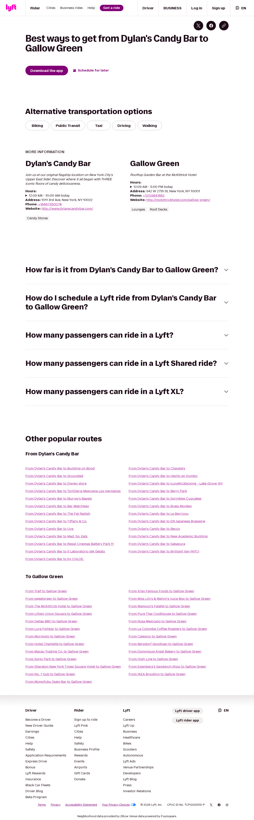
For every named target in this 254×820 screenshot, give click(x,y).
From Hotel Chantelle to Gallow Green (54, 644)
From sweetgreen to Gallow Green (51, 598)
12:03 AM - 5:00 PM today (153, 187)
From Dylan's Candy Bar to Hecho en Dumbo (163, 476)
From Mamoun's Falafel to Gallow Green (159, 606)
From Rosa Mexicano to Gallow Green (157, 621)
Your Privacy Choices (116, 805)
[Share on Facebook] (211, 25)
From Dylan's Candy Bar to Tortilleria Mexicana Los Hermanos (73, 491)
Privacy (56, 805)
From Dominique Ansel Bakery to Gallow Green (165, 651)
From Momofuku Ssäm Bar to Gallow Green (58, 681)
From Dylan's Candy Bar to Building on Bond (60, 468)
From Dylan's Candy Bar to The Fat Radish (57, 513)
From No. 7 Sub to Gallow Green (50, 674)
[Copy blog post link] (224, 25)
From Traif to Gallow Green (46, 591)
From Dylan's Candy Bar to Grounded (54, 476)
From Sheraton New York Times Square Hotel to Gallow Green (73, 666)
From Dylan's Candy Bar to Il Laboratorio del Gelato (65, 551)
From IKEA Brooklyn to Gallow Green (157, 674)
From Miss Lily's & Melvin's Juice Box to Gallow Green (169, 598)
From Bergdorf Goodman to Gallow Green (161, 644)
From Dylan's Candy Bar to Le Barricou (159, 513)
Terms (42, 805)
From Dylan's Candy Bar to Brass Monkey (160, 506)
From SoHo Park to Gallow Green (50, 659)
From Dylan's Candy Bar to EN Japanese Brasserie (167, 521)
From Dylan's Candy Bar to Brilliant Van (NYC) (164, 551)
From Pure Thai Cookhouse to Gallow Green (163, 613)
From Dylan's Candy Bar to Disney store (56, 483)
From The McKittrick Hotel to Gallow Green (58, 606)
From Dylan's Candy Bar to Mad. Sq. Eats (56, 536)
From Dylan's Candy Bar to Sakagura (157, 544)
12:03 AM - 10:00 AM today (49, 195)
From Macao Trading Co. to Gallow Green (57, 651)
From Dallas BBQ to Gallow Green (51, 621)
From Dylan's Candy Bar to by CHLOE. (54, 559)
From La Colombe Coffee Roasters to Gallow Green (168, 629)
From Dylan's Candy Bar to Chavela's (157, 468)
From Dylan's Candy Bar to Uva (49, 528)
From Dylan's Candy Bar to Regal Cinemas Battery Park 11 (69, 544)
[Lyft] (11, 8)
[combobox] (240, 8)
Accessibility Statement (81, 805)
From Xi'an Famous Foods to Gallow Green (161, 591)
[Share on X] (198, 25)
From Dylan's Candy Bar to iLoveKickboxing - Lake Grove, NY (176, 483)
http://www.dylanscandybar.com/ (67, 208)
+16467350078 (50, 204)
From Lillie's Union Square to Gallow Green (58, 613)
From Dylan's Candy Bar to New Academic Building (168, 536)
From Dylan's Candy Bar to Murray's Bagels (58, 498)
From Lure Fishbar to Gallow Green (52, 629)
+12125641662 (154, 195)
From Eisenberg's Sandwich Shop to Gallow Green (167, 666)
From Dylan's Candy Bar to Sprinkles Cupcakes (165, 498)
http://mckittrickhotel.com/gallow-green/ (178, 200)
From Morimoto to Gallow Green (50, 636)
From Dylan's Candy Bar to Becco (154, 528)
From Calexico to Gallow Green (153, 636)
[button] (127, 269)
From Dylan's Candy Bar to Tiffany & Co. (56, 521)
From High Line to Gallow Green (153, 659)
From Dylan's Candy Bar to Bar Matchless (57, 506)
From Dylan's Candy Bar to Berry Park (158, 491)
